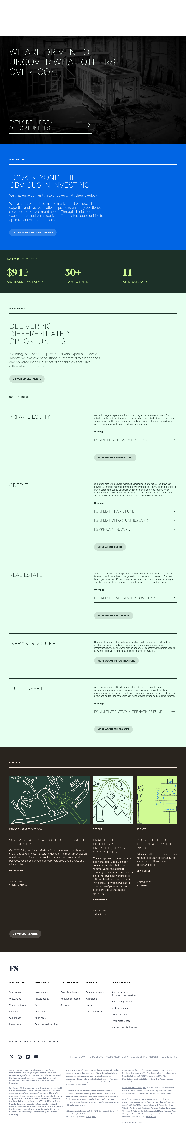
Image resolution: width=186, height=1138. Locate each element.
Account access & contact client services (124, 994)
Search (53, 1041)
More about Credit (110, 547)
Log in (13, 1041)
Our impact (15, 1017)
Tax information (119, 1014)
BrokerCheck (151, 1117)
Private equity (42, 998)
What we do (15, 998)
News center (15, 1024)
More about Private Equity (115, 457)
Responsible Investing (46, 1024)
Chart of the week (95, 1011)
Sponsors (65, 1005)
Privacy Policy (77, 1056)
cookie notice (169, 1056)
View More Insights (25, 933)
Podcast (90, 1005)
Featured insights (95, 992)
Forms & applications (122, 1001)
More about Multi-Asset (113, 729)
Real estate (40, 1011)
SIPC (94, 1117)
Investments (41, 992)
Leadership (15, 1011)
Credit (38, 1005)
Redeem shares (120, 1008)
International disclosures (124, 1027)
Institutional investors (71, 998)
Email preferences (121, 1020)
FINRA (88, 1117)
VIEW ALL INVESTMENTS (27, 378)
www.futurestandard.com (47, 1096)
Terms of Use (95, 1056)
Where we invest (17, 1005)
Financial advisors (69, 992)
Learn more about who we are (33, 232)
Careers (25, 1041)
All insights (91, 998)
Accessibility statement (144, 1056)
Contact (39, 1041)
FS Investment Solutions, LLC (134, 1088)
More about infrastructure (116, 660)
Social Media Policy (117, 1056)
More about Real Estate (114, 615)
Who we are (15, 992)
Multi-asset (40, 1017)
